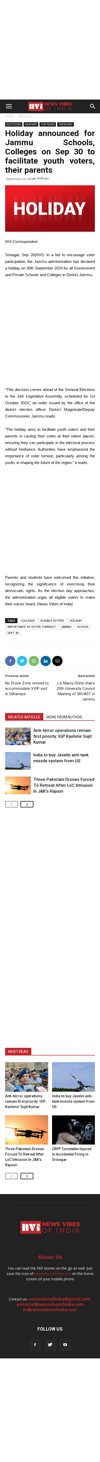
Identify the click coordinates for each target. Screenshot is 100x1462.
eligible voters (52, 620)
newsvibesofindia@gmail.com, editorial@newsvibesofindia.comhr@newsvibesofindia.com (54, 1304)
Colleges (28, 620)
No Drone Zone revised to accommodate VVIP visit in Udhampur (27, 688)
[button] (93, 106)
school (83, 627)
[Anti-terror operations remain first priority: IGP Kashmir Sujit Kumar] (18, 736)
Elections (25, 116)
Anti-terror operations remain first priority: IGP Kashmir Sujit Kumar (62, 736)
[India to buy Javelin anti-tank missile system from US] (18, 761)
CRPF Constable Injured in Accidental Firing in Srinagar (72, 1154)
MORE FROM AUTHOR (64, 717)
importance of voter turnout (31, 627)
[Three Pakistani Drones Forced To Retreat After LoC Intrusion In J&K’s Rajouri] (18, 785)
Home (9, 116)
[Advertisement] (50, 50)
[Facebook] (35, 1345)
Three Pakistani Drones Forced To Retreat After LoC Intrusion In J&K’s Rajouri (63, 785)
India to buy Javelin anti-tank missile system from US (73, 1101)
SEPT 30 (12, 633)
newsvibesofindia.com (52, 1273)
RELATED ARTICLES (24, 717)
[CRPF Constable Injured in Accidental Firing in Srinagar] (73, 1130)
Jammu (67, 627)
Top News (47, 124)
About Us (50, 1257)
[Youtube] (65, 1345)
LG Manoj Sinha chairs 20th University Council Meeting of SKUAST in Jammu (76, 691)
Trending (65, 124)
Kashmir (31, 124)
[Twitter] (50, 1345)
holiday (76, 620)
